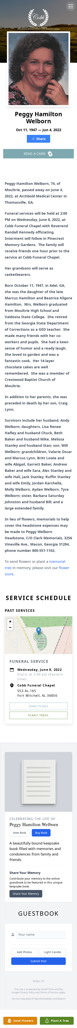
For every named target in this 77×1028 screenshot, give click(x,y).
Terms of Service (49, 992)
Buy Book (41, 833)
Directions (38, 706)
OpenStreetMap (43, 998)
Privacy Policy (27, 992)
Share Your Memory (26, 893)
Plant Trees (38, 715)
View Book (19, 833)
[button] (38, 631)
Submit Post (38, 961)
